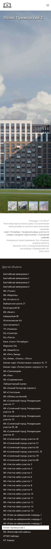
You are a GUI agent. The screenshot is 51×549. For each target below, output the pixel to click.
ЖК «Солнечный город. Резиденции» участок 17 (22, 402)
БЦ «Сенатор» (10, 333)
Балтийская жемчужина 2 (16, 278)
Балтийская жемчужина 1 (16, 274)
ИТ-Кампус (9, 540)
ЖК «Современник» (13, 379)
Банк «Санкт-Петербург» (16, 341)
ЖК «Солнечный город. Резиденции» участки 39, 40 (22, 425)
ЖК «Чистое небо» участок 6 (17, 477)
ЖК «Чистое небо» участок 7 (17, 481)
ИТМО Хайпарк (11, 536)
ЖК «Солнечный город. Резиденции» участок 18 (22, 410)
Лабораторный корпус (15, 383)
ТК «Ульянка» (10, 328)
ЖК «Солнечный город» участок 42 (21, 439)
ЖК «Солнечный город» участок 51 (21, 443)
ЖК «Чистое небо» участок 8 (17, 485)
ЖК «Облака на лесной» (15, 396)
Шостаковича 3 (11, 324)
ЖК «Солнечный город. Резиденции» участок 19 (22, 418)
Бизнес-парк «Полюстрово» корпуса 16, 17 (25, 362)
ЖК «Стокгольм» (11, 392)
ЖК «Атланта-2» (11, 299)
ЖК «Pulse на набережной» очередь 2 (22, 519)
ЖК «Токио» (9, 290)
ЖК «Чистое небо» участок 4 (17, 468)
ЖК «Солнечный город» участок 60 (21, 447)
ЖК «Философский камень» (17, 531)
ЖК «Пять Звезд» (12, 354)
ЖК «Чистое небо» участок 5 (17, 472)
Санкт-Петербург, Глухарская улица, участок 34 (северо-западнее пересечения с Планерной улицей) (26, 234)
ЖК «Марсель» (10, 295)
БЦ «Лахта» (9, 337)
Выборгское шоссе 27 (14, 303)
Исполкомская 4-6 (12, 320)
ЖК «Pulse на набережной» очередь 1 (22, 515)
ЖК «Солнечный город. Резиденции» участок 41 (22, 433)
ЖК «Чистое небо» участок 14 (18, 510)
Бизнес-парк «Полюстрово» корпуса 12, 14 (25, 366)
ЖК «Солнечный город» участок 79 (21, 455)
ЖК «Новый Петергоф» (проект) (19, 388)
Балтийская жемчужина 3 (16, 282)
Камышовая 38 (10, 316)
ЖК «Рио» (8, 375)
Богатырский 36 (11, 307)
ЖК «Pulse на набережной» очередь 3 (22, 523)
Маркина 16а (10, 345)
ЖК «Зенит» (9, 312)
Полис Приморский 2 (14, 527)
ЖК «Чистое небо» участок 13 (18, 506)
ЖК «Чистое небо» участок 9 (17, 489)
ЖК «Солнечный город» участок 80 (21, 460)
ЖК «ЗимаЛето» (11, 350)
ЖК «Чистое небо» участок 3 (17, 464)
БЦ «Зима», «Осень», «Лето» (17, 358)
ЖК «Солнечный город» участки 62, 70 (22, 451)
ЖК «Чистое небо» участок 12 (18, 502)
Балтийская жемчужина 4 (16, 286)
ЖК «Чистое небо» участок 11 (18, 498)
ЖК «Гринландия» (12, 371)
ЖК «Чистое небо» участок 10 (18, 493)
